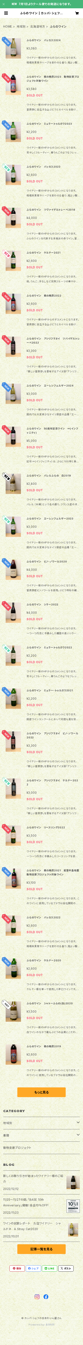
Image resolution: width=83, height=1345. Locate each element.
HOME (7, 26)
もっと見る (41, 1092)
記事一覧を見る (41, 1249)
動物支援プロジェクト (17, 1147)
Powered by (37, 1324)
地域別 (21, 26)
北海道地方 (37, 26)
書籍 (6, 1135)
